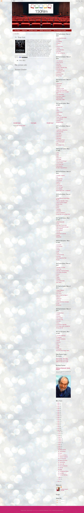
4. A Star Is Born (59, 204)
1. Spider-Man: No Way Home (61, 130)
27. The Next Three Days (63, 474)
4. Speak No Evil (59, 112)
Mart (59, 448)
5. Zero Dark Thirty (59, 319)
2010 (58, 481)
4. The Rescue (59, 135)
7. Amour (57, 322)
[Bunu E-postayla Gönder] (19, 60)
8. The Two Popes (59, 187)
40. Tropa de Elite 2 (62, 451)
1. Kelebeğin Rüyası (60, 312)
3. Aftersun (58, 86)
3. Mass (57, 110)
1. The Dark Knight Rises (61, 335)
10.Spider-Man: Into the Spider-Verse (63, 214)
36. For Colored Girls (62, 458)
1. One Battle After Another (61, 38)
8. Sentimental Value (60, 49)
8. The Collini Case (59, 164)
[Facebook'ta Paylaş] (23, 60)
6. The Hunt (58, 321)
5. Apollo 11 (58, 182)
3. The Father (58, 133)
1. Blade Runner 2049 (60, 221)
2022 (58, 410)
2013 (58, 426)
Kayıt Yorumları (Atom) (20, 125)
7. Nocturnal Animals (60, 254)
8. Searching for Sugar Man (61, 324)
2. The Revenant (59, 246)
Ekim (59, 435)
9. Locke (57, 303)
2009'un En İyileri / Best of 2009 (62, 361)
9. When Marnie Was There (61, 258)
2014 (58, 424)
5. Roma (57, 205)
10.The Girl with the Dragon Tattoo (62, 350)
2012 (58, 428)
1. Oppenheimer (59, 83)
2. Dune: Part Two (59, 62)
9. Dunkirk (58, 235)
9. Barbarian (58, 120)
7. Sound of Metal (59, 162)
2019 (58, 415)
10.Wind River (58, 236)
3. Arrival (57, 248)
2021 (58, 412)
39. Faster (60, 453)
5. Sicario (58, 274)
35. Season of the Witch (62, 460)
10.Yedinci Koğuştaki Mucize (61, 167)
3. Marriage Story (59, 178)
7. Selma (57, 277)
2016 (58, 421)
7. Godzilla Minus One (60, 70)
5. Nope (57, 114)
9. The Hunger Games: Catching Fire (63, 326)
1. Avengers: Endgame (60, 175)
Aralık (59, 431)
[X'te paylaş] (22, 60)
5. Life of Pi (58, 342)
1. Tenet (57, 152)
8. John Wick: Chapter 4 (60, 96)
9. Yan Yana (58, 51)
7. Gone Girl (58, 300)
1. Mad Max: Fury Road (60, 267)
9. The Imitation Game (60, 280)
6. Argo (57, 343)
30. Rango (60, 469)
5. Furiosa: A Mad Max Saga (61, 67)
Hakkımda (24, 30)
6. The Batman (59, 115)
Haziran (59, 442)
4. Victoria (58, 249)
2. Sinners (58, 39)
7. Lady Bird (58, 209)
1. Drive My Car (59, 107)
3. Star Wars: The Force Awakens (62, 270)
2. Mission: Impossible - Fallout (62, 200)
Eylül (59, 437)
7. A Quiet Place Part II (60, 140)
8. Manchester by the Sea (61, 233)
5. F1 (57, 44)
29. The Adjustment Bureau (63, 471)
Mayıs (59, 444)
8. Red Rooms (58, 72)
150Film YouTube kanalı (45, 30)
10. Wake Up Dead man (60, 53)
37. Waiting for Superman (63, 456)
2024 (58, 406)
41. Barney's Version (62, 449)
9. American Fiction (59, 74)
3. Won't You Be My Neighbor (61, 202)
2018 (58, 417)
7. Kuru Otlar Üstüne (60, 94)
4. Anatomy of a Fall (60, 88)
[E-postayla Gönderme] (17, 60)
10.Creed (57, 259)
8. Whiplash (58, 279)
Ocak (59, 479)
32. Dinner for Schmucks (63, 465)
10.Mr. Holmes (58, 282)
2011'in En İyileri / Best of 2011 (62, 358)
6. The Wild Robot (59, 69)
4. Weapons (58, 43)
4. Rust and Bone (59, 317)
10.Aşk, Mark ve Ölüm (60, 99)
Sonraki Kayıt (16, 123)
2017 (58, 419)
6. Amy (57, 275)
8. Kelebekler (58, 210)
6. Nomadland (58, 138)
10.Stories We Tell (59, 327)
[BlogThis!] (21, 60)
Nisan (59, 446)
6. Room (57, 253)
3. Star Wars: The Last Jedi (61, 225)
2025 (58, 404)
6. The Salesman (59, 230)
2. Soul (57, 154)
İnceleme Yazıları (33, 30)
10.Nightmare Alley (59, 122)
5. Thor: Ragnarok (59, 228)
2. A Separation (59, 337)
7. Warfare (58, 48)
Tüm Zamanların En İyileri (59, 30)
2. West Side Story (59, 131)
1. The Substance (59, 60)
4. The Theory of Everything (61, 272)
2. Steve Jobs (58, 269)
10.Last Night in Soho (60, 145)
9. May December (59, 97)
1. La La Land (58, 244)
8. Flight (57, 347)
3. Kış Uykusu (58, 293)
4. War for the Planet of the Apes (62, 227)
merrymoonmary (36, 510)
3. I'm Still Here (59, 41)
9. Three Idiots (58, 348)
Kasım (59, 433)
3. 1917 (57, 156)
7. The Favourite (59, 185)
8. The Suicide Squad (60, 141)
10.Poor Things (59, 75)
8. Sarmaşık (58, 256)
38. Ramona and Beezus (62, 455)
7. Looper (58, 345)
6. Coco (57, 207)
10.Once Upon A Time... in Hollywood (63, 190)
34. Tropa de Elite (61, 462)
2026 (58, 403)
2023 (58, 408)
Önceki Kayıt (50, 123)
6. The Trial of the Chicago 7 (61, 161)
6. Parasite (58, 183)
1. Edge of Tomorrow (60, 290)
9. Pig (57, 143)
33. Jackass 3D (61, 464)
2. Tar (57, 109)
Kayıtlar (59, 500)
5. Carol (57, 251)
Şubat (59, 477)
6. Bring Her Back (59, 46)
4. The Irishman (59, 180)
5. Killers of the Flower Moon (61, 90)
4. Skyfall (58, 340)
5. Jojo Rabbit (58, 159)
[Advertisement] (33, 111)
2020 (58, 413)
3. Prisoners (58, 316)
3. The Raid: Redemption (60, 338)
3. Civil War (58, 64)
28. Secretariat (61, 473)
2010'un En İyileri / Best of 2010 (62, 360)
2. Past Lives (58, 85)
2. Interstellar (58, 291)
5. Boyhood (58, 296)
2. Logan (57, 223)
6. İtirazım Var (58, 298)
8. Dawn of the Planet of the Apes (62, 301)
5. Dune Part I (58, 136)
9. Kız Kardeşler (59, 188)
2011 (58, 430)
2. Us (57, 177)
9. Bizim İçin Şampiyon (60, 212)
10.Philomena (58, 305)
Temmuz (60, 440)
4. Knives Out (58, 157)
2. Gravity (58, 314)
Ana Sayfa (17, 30)
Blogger (50, 510)
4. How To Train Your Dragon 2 (62, 295)
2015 (58, 423)
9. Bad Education (59, 166)
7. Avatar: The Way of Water (61, 117)
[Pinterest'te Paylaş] (24, 60)
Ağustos (60, 439)
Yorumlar (59, 502)
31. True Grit (60, 467)
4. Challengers (58, 65)
